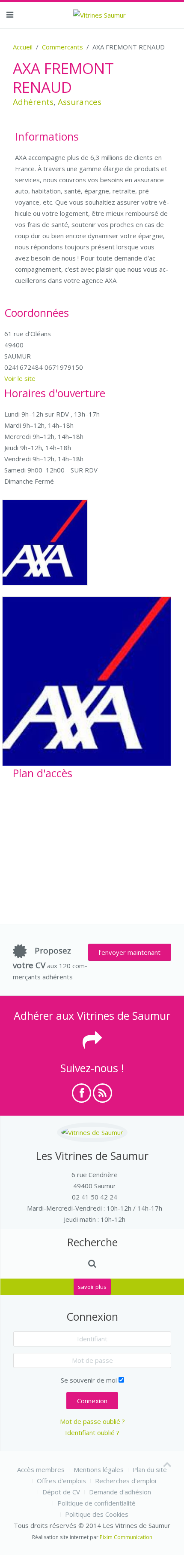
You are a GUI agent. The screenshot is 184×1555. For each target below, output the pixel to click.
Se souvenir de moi (89, 1380)
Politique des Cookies (96, 1514)
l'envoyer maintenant (129, 952)
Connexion (92, 1400)
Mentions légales (99, 1469)
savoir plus (92, 1287)
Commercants (62, 47)
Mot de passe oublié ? (92, 1421)
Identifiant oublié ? (92, 1432)
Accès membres (41, 1469)
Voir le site (20, 378)
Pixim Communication (126, 1537)
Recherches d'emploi (125, 1480)
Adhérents (33, 101)
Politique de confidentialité (96, 1503)
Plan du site (150, 1469)
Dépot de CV (61, 1492)
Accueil (23, 47)
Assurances (79, 101)
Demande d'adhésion (120, 1492)
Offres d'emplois (61, 1480)
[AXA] (45, 543)
